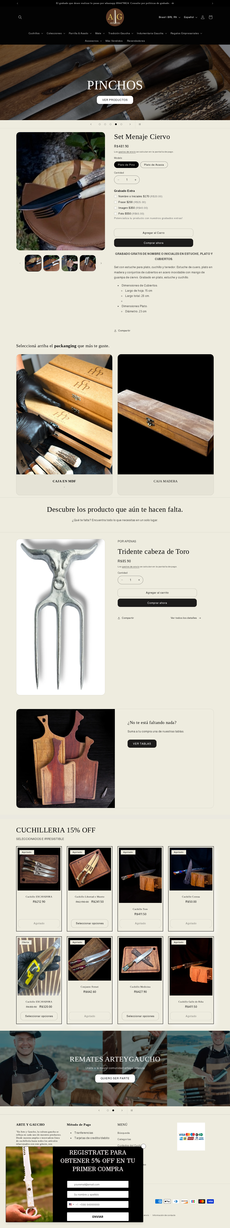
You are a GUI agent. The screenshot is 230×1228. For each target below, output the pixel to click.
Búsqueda (124, 1132)
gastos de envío (127, 152)
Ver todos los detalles (184, 617)
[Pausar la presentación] (139, 124)
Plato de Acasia (154, 164)
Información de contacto (164, 1215)
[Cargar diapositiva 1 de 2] (108, 1110)
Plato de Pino (126, 164)
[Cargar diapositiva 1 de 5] (99, 124)
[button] (20, 17)
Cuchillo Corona (191, 896)
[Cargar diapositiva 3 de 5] (110, 124)
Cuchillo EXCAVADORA (39, 896)
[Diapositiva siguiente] (130, 124)
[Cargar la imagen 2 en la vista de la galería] (51, 263)
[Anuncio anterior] (17, 3)
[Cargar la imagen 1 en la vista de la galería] (33, 263)
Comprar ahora (157, 602)
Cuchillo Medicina (140, 986)
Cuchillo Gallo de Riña (190, 1002)
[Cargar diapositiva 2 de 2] (113, 1110)
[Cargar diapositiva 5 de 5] (121, 124)
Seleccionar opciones (90, 923)
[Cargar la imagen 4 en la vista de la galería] (88, 263)
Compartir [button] (124, 330)
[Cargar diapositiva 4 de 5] (116, 124)
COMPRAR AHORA (115, 94)
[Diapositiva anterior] (91, 124)
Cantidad (119, 172)
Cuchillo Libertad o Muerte (90, 896)
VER (115, 1072)
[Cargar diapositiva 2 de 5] (105, 124)
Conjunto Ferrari (90, 986)
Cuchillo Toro (140, 909)
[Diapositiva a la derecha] (101, 263)
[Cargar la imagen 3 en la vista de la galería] (69, 263)
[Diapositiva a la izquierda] (20, 263)
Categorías (124, 1139)
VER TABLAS (142, 743)
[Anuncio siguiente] (213, 3)
